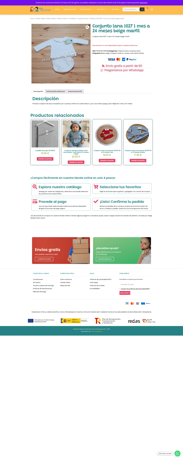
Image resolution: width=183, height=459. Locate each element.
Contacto (115, 9)
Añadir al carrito (45, 159)
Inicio (57, 9)
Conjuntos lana (82, 19)
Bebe (103, 53)
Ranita (141, 53)
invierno (121, 53)
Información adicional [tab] (55, 91)
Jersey (126, 53)
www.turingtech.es (96, 331)
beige (107, 53)
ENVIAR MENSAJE (105, 259)
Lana (132, 53)
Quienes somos (70, 9)
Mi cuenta (101, 9)
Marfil (136, 53)
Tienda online (85, 9)
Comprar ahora (44, 259)
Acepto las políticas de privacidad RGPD (135, 289)
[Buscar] (142, 9)
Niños (43, 19)
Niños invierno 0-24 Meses (67, 19)
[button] (87, 27)
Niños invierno (51, 19)
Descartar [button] (143, 3)
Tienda (37, 19)
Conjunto (113, 53)
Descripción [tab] (38, 91)
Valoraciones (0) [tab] (75, 91)
